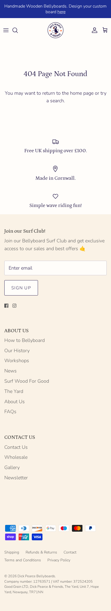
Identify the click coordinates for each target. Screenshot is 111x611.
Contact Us (16, 447)
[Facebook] (6, 306)
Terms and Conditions (22, 560)
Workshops (16, 360)
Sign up (21, 288)
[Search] (18, 30)
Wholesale (15, 457)
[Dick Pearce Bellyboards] (55, 30)
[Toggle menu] (6, 30)
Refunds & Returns (41, 552)
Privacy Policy (58, 560)
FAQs (10, 411)
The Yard (13, 391)
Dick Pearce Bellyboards (36, 576)
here (61, 12)
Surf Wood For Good (26, 381)
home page (81, 93)
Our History (17, 350)
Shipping (11, 552)
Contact (70, 552)
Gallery (12, 467)
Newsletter (16, 477)
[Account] (93, 30)
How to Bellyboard (24, 340)
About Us (14, 401)
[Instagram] (14, 306)
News (10, 371)
